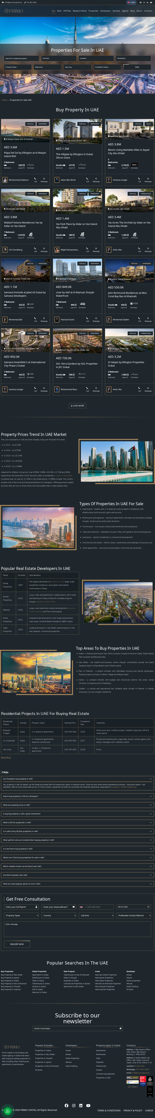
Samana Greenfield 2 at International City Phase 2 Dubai (24, 364)
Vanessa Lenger (120, 180)
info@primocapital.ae (140, 1073)
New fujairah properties (105, 989)
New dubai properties (104, 980)
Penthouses (101, 1054)
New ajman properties (104, 978)
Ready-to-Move (80, 10)
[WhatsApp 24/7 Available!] (8, 1111)
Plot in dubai (37, 989)
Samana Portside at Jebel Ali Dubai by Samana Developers (25, 294)
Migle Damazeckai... (70, 249)
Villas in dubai (38, 980)
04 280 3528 (139, 1066)
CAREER (149, 1110)
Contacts (148, 10)
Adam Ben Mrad (68, 180)
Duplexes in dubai (71, 980)
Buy (53, 10)
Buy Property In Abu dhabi (12, 975)
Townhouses (101, 1066)
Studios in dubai (39, 986)
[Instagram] (73, 1105)
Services (116, 10)
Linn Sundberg (15, 249)
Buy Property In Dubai (10, 980)
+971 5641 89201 (142, 1069)
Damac (129, 978)
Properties (93, 10)
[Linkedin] (80, 1105)
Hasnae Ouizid (67, 319)
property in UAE (57, 581)
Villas (98, 1058)
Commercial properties (105, 1074)
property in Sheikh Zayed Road (123, 787)
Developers (105, 10)
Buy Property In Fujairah (11, 989)
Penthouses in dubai (40, 978)
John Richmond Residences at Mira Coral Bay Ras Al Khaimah (127, 294)
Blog (132, 10)
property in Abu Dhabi (63, 475)
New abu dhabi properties (106, 975)
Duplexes (100, 1062)
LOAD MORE (78, 405)
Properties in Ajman (43, 1062)
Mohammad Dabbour (19, 180)
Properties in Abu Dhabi (45, 1054)
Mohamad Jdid (15, 319)
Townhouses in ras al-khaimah (76, 975)
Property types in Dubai (108, 1045)
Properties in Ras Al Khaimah (47, 1066)
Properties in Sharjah (43, 1058)
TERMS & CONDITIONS (109, 1110)
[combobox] (82, 907)
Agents (125, 10)
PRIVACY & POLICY (133, 1110)
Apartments (101, 1050)
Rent (59, 10)
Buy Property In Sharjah (10, 986)
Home (5, 100)
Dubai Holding (71, 1066)
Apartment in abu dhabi (74, 986)
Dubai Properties (72, 1058)
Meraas (130, 983)
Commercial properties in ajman (77, 983)
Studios (99, 1070)
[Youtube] (88, 1105)
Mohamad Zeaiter (121, 319)
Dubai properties (133, 980)
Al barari (130, 989)
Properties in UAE (103, 1078)
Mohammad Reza (69, 389)
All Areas (38, 1070)
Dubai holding (132, 986)
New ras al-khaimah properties (108, 983)
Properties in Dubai (43, 1050)
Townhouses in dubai (41, 983)
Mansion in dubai (39, 992)
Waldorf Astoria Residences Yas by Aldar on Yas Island (23, 224)
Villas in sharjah (70, 978)
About (139, 10)
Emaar (129, 975)
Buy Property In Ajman (10, 978)
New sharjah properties (104, 986)
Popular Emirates (44, 1045)
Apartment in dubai (40, 975)
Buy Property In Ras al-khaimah (14, 983)
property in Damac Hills (45, 601)
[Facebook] (66, 1105)
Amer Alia (117, 249)
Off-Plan (67, 10)
